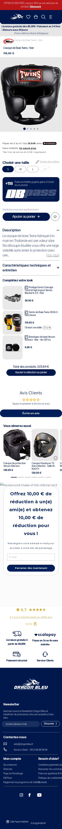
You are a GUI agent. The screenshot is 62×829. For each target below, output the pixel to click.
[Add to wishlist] (55, 216)
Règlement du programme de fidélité (21, 782)
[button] (50, 16)
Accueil (6, 40)
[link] (31, 189)
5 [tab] (38, 128)
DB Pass (7, 778)
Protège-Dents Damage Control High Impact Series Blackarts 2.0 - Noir (39, 290)
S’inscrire (7, 769)
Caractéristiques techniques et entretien (27, 267)
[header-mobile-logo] (16, 18)
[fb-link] (28, 795)
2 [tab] (27, 128)
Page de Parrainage (13, 773)
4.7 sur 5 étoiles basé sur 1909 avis (31, 617)
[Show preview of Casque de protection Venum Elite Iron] (27, 458)
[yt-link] (37, 795)
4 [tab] (34, 128)
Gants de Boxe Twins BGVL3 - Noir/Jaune (42, 314)
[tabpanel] (31, 94)
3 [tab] (31, 128)
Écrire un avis (30, 413)
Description (12, 230)
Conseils (42, 782)
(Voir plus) (52, 255)
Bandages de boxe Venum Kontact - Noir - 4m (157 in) (40, 338)
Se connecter (10, 764)
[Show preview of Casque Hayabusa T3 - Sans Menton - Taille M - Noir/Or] (55, 458)
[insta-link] (19, 795)
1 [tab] (24, 128)
